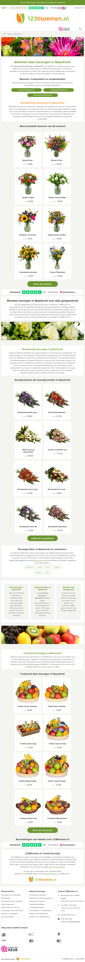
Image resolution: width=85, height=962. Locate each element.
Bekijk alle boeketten (42, 284)
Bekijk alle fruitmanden (43, 830)
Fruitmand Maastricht (58, 90)
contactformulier (59, 867)
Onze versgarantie (7, 904)
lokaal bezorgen (37, 560)
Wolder (38, 572)
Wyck (47, 572)
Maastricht (29, 567)
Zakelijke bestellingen (36, 904)
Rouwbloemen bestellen (37, 895)
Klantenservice (79, 8)
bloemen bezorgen (50, 874)
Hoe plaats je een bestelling (10, 895)
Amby (40, 567)
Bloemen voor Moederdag (38, 913)
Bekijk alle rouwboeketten (42, 538)
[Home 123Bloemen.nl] (42, 23)
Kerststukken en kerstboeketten (40, 910)
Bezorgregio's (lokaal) (37, 901)
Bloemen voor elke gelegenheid (40, 898)
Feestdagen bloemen (36, 907)
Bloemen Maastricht (26, 90)
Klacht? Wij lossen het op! (10, 907)
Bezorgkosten (6, 898)
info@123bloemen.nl (68, 915)
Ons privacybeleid (7, 917)
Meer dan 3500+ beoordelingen (17, 34)
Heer (48, 567)
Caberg (56, 567)
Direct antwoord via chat (18, 8)
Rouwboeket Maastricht (42, 95)
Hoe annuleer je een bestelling (11, 901)
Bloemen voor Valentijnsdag (39, 917)
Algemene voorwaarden (9, 913)
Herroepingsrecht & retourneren (12, 910)
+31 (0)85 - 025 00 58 (68, 905)
